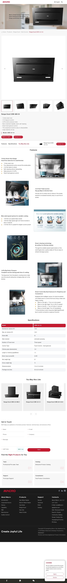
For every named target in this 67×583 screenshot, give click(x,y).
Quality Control (5, 515)
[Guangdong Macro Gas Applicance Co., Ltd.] (6, 2)
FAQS (39, 505)
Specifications (12, 144)
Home (4, 32)
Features (4, 144)
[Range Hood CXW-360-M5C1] (12, 392)
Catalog (40, 507)
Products (9, 32)
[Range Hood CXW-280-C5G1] (55, 392)
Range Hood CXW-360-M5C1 (12, 402)
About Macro (6, 497)
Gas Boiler (22, 505)
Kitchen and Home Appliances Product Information (52, 535)
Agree (54, 574)
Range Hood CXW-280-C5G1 (55, 402)
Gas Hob (21, 510)
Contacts (55, 497)
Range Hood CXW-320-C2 (49, 144)
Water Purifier (23, 512)
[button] (31, 414)
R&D (2, 510)
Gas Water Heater (24, 500)
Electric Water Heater (25, 502)
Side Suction (24, 32)
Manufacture (4, 512)
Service (40, 500)
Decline (55, 577)
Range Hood (16, 32)
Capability (4, 507)
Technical (40, 502)
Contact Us (17, 137)
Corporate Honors (6, 502)
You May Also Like (24, 144)
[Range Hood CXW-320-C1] (33, 392)
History (3, 505)
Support (41, 497)
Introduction (4, 500)
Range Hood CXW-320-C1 (33, 402)
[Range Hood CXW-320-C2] (33, 67)
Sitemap (53, 530)
